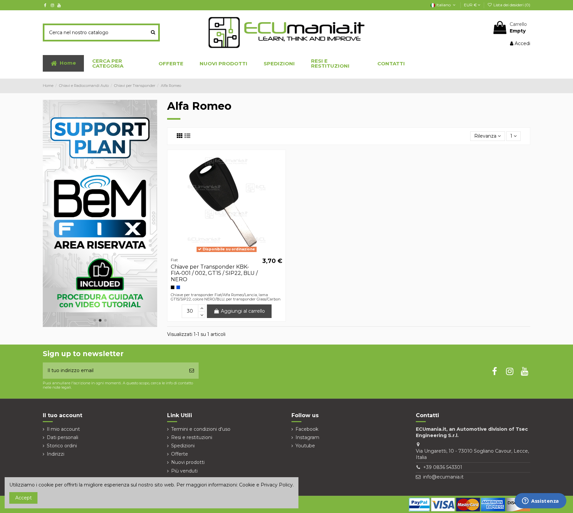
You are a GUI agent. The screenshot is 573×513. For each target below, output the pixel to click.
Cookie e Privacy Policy (266, 485)
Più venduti (184, 471)
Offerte (179, 454)
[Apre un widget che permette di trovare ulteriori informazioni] (540, 501)
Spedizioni (183, 446)
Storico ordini (62, 446)
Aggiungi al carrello (243, 311)
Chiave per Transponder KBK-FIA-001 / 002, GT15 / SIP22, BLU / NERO (214, 273)
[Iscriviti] (192, 370)
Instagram (307, 437)
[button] (117, 63)
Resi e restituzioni (191, 437)
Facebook (306, 429)
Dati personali (62, 437)
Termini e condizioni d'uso (200, 429)
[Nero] (172, 287)
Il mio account (63, 429)
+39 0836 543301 (442, 467)
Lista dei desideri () (511, 4)
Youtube (305, 446)
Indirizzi (55, 454)
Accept (23, 498)
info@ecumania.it (443, 477)
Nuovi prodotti (188, 462)
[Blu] (178, 287)
